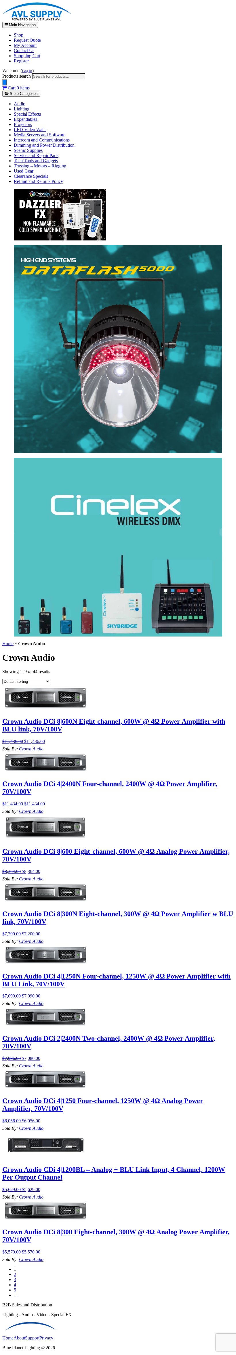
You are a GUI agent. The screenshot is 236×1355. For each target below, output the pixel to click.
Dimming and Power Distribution (44, 145)
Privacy (46, 1337)
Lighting (21, 108)
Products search (17, 76)
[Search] (4, 82)
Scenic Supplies (28, 150)
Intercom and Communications (42, 139)
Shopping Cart (27, 55)
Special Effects (27, 114)
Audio (19, 103)
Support (32, 1337)
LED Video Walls (30, 129)
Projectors (23, 124)
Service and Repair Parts (36, 155)
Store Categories (23, 93)
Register (21, 60)
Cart (18, 87)
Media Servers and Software (39, 134)
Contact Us (24, 50)
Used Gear (23, 171)
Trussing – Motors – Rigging (40, 165)
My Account (25, 45)
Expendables (25, 119)
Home (8, 643)
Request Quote (27, 40)
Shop (18, 35)
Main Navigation (22, 25)
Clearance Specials (31, 176)
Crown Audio (31, 748)
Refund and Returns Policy (38, 181)
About (19, 1337)
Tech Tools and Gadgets (36, 160)
